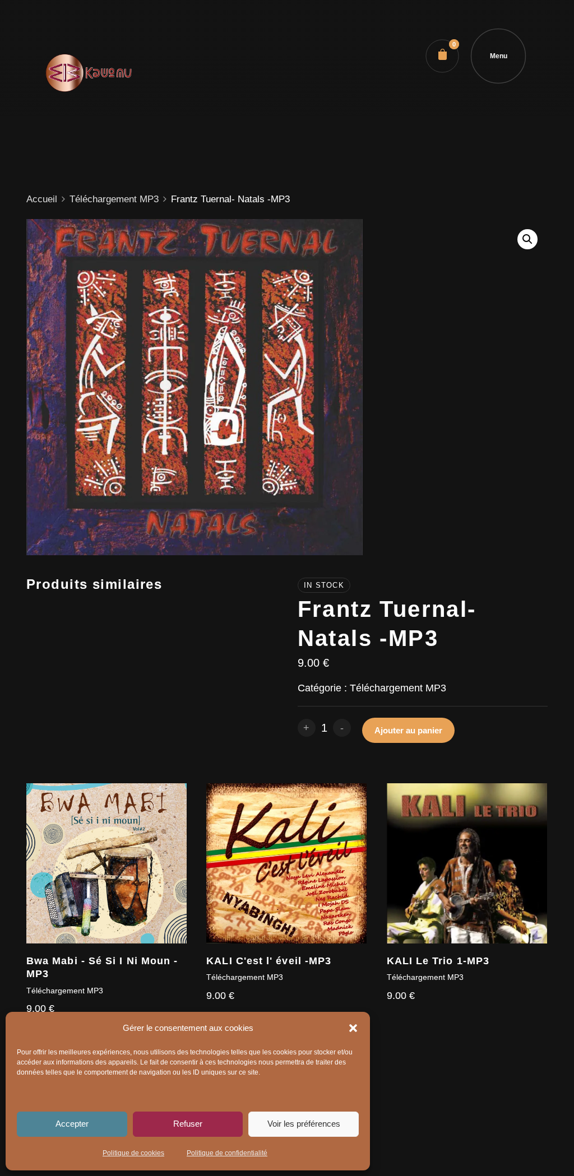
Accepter (72, 1123)
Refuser (187, 1123)
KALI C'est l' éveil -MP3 (268, 960)
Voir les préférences (303, 1123)
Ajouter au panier (408, 730)
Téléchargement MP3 (114, 199)
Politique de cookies (133, 1153)
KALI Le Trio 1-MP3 (438, 960)
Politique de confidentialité (227, 1153)
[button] (353, 1028)
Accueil (41, 199)
